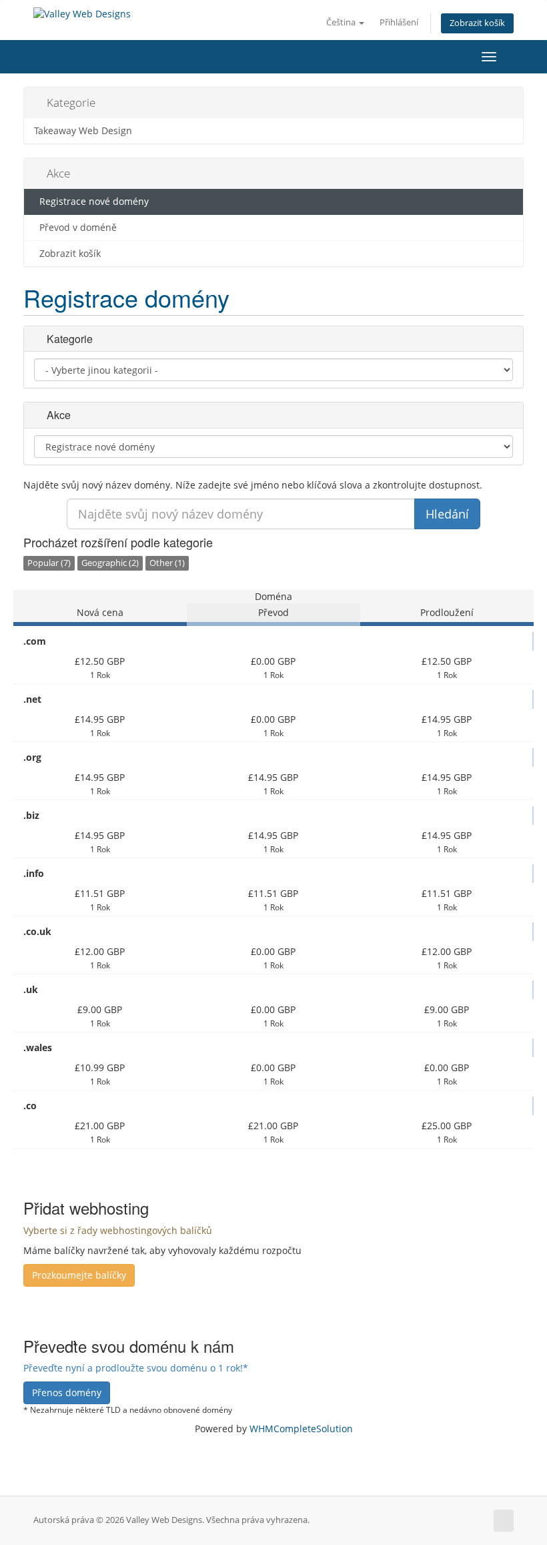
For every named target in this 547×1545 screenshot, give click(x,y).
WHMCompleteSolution (301, 1428)
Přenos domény (66, 1392)
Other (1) (167, 563)
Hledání (447, 514)
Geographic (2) (110, 563)
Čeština (342, 22)
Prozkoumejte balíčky (79, 1275)
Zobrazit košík (477, 23)
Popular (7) (49, 563)
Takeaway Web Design (83, 131)
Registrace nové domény (91, 202)
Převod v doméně (75, 228)
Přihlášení (399, 22)
